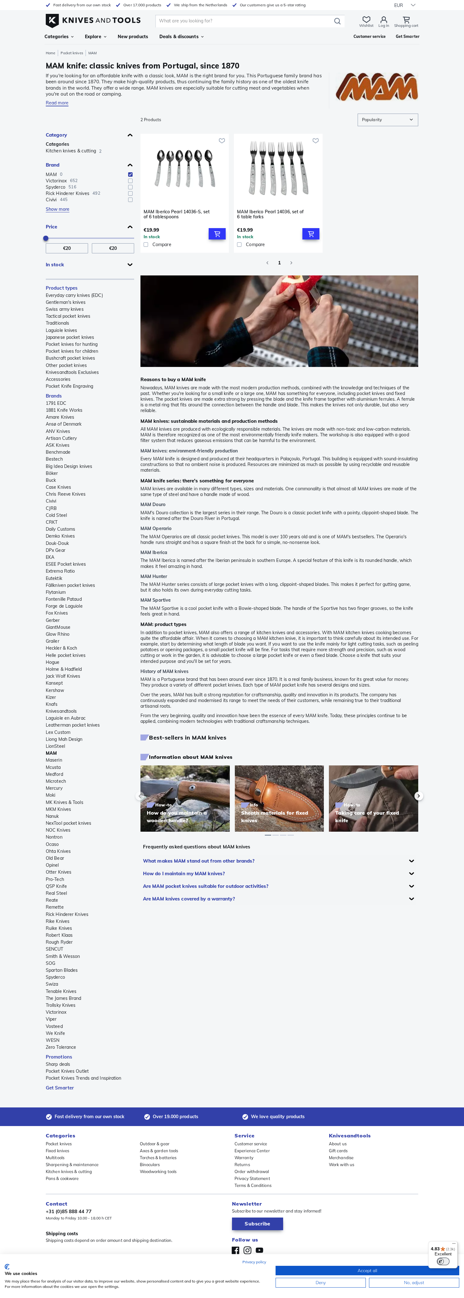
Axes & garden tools (159, 1150)
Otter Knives (58, 872)
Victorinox (56, 1012)
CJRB (51, 508)
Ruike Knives (59, 928)
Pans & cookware (62, 1178)
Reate (52, 900)
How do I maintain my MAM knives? (184, 873)
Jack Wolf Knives (63, 676)
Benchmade (58, 452)
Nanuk (52, 816)
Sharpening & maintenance (72, 1164)
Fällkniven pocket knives (70, 585)
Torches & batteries (158, 1157)
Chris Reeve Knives (66, 494)
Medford (54, 774)
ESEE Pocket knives (66, 564)
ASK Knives (57, 445)
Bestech (54, 459)
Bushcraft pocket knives (70, 358)
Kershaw (55, 690)
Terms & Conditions (253, 1185)
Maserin (54, 760)
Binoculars (150, 1164)
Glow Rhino (57, 634)
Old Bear (55, 858)
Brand (53, 165)
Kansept (54, 683)
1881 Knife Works (64, 410)
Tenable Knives (61, 991)
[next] (408, 796)
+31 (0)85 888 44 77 (69, 1211)
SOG (50, 963)
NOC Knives (58, 830)
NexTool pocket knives (68, 823)
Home (50, 53)
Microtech (56, 781)
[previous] (150, 796)
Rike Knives (57, 921)
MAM (51, 753)
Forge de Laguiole (64, 606)
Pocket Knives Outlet (67, 1071)
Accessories (58, 379)
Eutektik (54, 578)
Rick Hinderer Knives (67, 914)
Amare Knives (60, 417)
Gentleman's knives (66, 302)
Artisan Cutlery (61, 438)
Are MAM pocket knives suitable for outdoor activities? (205, 886)
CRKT (51, 522)
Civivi (51, 501)
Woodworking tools (158, 1171)
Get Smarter (60, 1088)
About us (338, 1143)
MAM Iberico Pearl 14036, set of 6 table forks (270, 214)
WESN (52, 1040)
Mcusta (53, 767)
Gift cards (338, 1150)
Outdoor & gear (155, 1143)
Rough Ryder (59, 942)
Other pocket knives (66, 365)
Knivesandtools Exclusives (72, 372)
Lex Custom (58, 732)
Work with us (341, 1164)
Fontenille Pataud (64, 599)
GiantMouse (58, 627)
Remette (55, 907)
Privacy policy (254, 1262)
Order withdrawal (252, 1171)
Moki (50, 795)
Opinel (52, 865)
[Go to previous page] (267, 263)
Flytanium (56, 592)
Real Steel (56, 893)
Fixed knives (57, 1150)
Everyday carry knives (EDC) (74, 295)
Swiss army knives (65, 309)
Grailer (52, 641)
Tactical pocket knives (68, 316)
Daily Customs (60, 529)
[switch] (443, 1261)
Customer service (251, 1143)
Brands (54, 396)
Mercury (54, 788)
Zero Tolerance (61, 1047)
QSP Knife (56, 886)
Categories (56, 36)
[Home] (93, 19)
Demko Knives (60, 536)
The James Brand (63, 998)
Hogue (53, 662)
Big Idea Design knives (69, 466)
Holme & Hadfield (64, 669)
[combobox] (388, 120)
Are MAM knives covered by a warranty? (189, 899)
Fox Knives (57, 613)
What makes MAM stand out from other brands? (198, 861)
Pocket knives (72, 53)
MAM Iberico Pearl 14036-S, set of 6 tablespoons (177, 214)
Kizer (51, 697)
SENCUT (54, 949)
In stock (55, 265)
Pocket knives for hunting (72, 344)
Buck (51, 480)
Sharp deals (58, 1064)
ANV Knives (58, 431)
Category (56, 135)
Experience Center (252, 1150)
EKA (50, 557)
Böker (52, 473)
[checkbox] (130, 174)
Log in (383, 25)
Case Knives (58, 487)
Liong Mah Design (64, 739)
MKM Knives (58, 809)
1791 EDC (56, 403)
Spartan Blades (62, 970)
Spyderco (55, 977)
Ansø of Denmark (64, 424)
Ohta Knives (58, 851)
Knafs (52, 704)
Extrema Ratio (60, 571)
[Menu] (454, 1245)
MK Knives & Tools (64, 802)
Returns (242, 1164)
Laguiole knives (61, 330)
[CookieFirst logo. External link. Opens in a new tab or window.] (7, 1267)
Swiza (52, 984)
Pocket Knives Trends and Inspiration (84, 1078)
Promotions (59, 1057)
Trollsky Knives (61, 1005)
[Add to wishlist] (222, 141)
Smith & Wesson (63, 956)
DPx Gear (55, 550)
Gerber (53, 620)
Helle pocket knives (66, 655)
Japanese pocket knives (70, 337)
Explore (93, 36)
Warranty (244, 1157)
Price (51, 227)
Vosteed (54, 1026)
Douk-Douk (57, 543)
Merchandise (341, 1157)
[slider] (45, 238)
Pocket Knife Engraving (69, 386)
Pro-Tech (55, 879)
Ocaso (52, 844)
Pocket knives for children (72, 351)
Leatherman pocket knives (73, 725)
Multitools (55, 1157)
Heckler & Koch (61, 648)
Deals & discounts (179, 36)
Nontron (54, 837)
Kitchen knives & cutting (69, 1171)
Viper (51, 1019)
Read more (57, 103)
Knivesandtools (61, 711)
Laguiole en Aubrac (66, 718)
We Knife (55, 1033)
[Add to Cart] (217, 233)
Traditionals (57, 323)
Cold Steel (56, 515)
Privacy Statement (252, 1178)
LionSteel (55, 746)
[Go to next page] (291, 263)
